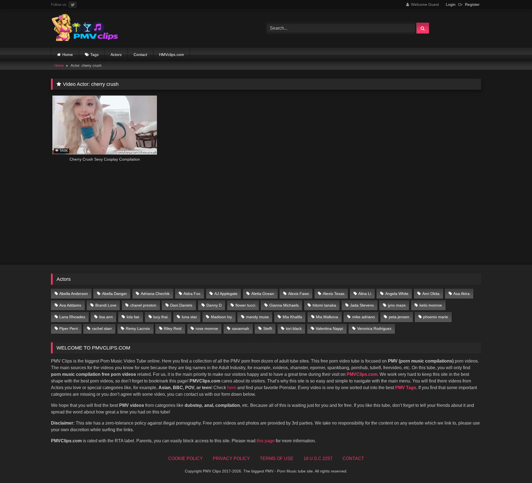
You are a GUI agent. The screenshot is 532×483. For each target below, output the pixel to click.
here (231, 387)
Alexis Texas (333, 293)
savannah (240, 328)
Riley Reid (172, 328)
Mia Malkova (327, 317)
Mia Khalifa (292, 317)
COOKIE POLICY (185, 458)
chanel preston (143, 305)
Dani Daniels (181, 305)
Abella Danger (114, 293)
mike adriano (363, 317)
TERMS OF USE (276, 458)
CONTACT (353, 458)
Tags (94, 54)
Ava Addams (70, 305)
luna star (189, 317)
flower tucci (245, 305)
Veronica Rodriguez (374, 328)
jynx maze (397, 305)
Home (67, 54)
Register (472, 4)
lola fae (133, 317)
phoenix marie (435, 317)
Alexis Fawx (298, 293)
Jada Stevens (362, 305)
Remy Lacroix (138, 328)
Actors (116, 54)
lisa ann (106, 317)
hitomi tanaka (324, 305)
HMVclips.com (171, 54)
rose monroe (207, 328)
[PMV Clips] (84, 28)
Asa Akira (461, 293)
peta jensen (399, 317)
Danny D (214, 305)
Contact (140, 54)
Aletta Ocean (262, 293)
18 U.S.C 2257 (317, 458)
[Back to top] (515, 466)
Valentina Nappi (329, 328)
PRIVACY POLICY (231, 458)
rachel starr (102, 328)
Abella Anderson (73, 293)
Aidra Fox (191, 293)
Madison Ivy (221, 317)
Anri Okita (430, 293)
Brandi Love (105, 305)
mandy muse (257, 317)
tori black (294, 328)
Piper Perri (68, 328)
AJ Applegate (225, 293)
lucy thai (160, 317)
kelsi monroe (431, 305)
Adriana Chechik (155, 293)
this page (266, 440)
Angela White (396, 293)
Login (451, 4)
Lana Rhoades (72, 317)
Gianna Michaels (284, 305)
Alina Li (364, 293)
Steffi (267, 328)
